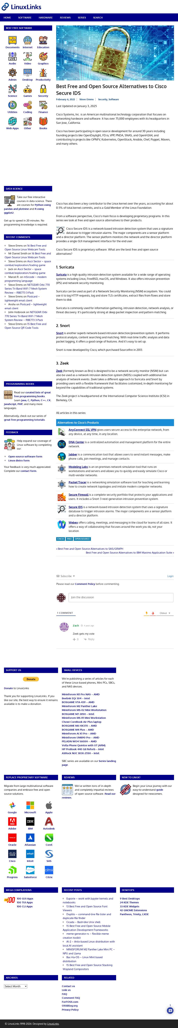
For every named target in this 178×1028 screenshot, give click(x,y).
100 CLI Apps (25, 906)
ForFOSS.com (70, 1001)
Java (23, 400)
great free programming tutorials (24, 419)
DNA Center (76, 442)
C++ (43, 400)
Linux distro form (19, 460)
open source (82, 539)
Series (82, 17)
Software (24, 17)
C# (48, 400)
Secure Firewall (78, 494)
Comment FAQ (71, 997)
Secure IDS (76, 507)
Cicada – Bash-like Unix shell (83, 922)
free (69, 539)
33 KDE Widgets (129, 906)
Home (7, 17)
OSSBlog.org (70, 1005)
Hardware (46, 17)
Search (98, 17)
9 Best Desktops (130, 898)
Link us (66, 990)
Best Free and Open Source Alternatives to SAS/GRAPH (90, 548)
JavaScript (10, 404)
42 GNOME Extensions (133, 910)
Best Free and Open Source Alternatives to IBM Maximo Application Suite (129, 552)
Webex (73, 522)
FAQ (64, 994)
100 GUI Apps (25, 898)
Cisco (60, 539)
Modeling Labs (78, 467)
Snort (59, 333)
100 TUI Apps (25, 902)
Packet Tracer (77, 482)
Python (35, 400)
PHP (20, 404)
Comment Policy (85, 584)
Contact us (68, 986)
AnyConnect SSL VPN (82, 429)
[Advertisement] (115, 174)
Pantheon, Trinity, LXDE (134, 914)
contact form (28, 471)
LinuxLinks (53, 1023)
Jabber (73, 454)
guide (159, 789)
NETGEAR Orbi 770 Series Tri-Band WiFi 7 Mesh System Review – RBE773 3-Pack (27, 288)
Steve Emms (86, 99)
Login (170, 576)
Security (102, 99)
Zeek (59, 371)
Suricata (61, 274)
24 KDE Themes (129, 902)
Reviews (65, 17)
